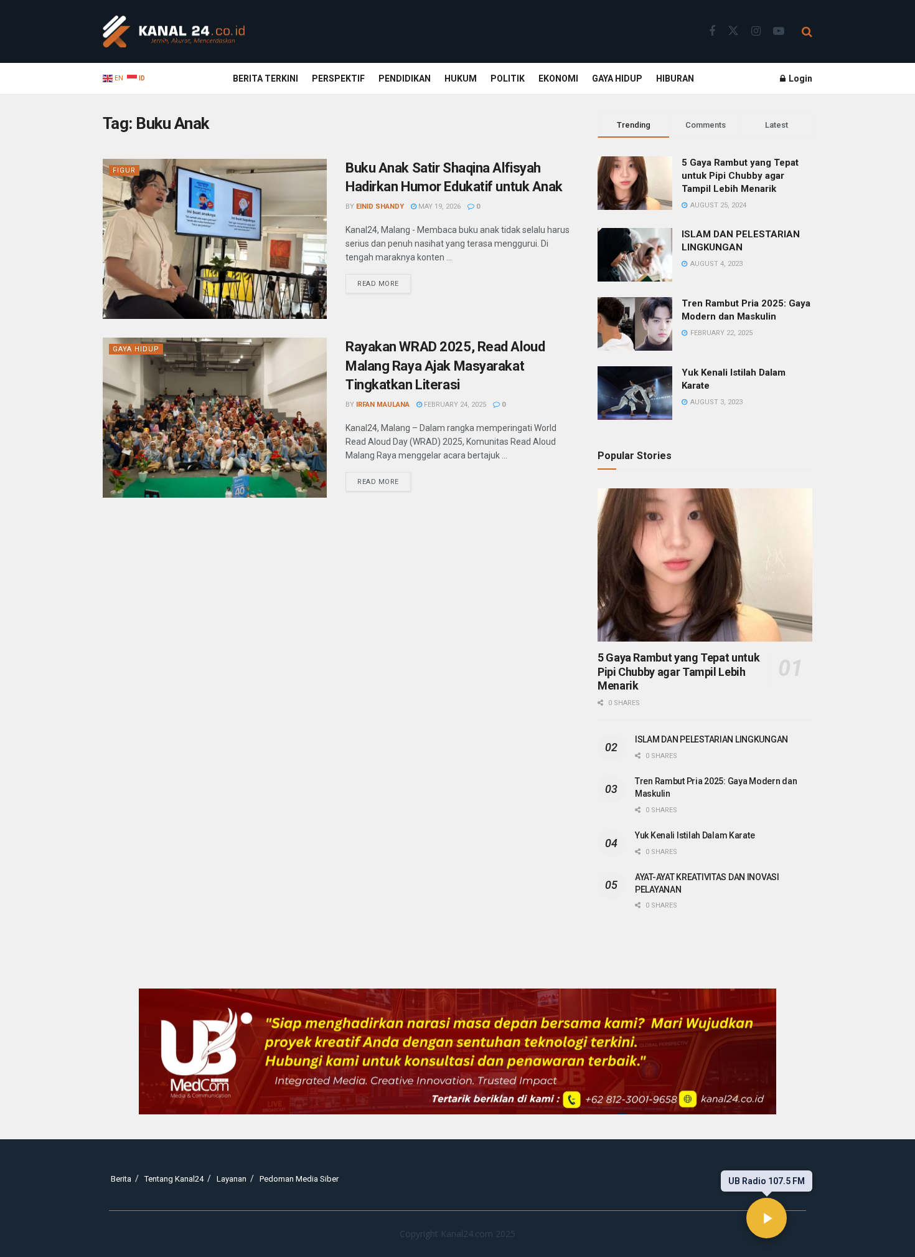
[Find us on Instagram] (756, 31)
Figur (124, 170)
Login (799, 78)
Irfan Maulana (383, 405)
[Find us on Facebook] (712, 31)
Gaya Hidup (617, 78)
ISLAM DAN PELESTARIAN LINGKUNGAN (711, 739)
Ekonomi (558, 78)
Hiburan (675, 78)
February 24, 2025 (454, 405)
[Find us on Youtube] (778, 31)
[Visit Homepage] (174, 32)
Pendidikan (404, 78)
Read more (384, 281)
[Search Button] (807, 31)
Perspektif (338, 78)
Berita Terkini (265, 78)
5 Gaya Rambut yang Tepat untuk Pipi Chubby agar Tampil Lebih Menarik (740, 175)
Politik (507, 78)
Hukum (460, 78)
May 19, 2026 (438, 206)
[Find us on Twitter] (733, 31)
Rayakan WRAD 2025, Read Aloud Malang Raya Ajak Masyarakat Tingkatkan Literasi (445, 366)
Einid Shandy (380, 206)
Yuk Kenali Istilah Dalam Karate (694, 835)
